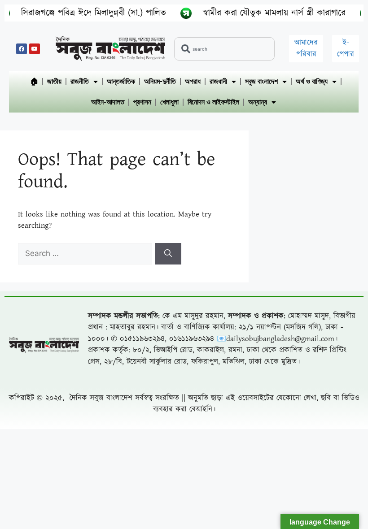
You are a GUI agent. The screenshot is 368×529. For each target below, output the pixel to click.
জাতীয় (54, 81)
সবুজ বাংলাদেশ (261, 81)
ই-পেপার (345, 48)
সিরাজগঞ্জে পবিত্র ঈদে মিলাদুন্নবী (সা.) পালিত (81, 13)
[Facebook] (21, 48)
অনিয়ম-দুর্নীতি (160, 81)
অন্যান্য (257, 102)
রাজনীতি (79, 81)
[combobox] (224, 49)
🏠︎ (34, 81)
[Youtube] (34, 48)
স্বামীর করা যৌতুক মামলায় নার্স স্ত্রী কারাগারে (262, 13)
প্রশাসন (142, 102)
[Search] (168, 253)
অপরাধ (193, 81)
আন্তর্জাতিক (121, 81)
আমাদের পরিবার (306, 48)
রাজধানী (218, 81)
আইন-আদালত (107, 102)
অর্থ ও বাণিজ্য (312, 81)
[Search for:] (86, 253)
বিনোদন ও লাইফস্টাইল (213, 102)
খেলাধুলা (169, 102)
